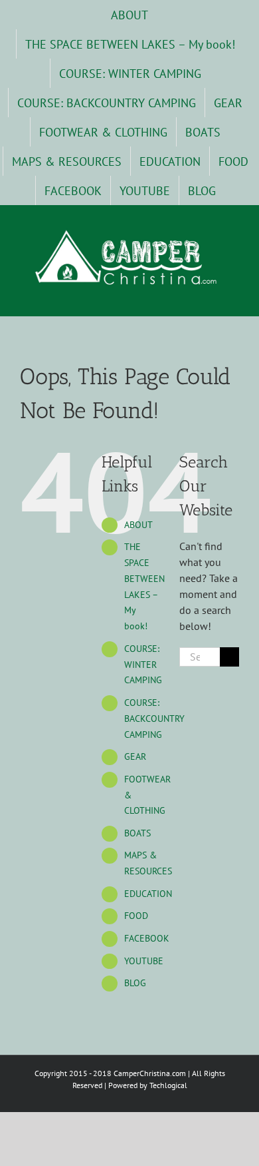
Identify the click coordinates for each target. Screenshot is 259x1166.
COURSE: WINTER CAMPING (143, 665)
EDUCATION (148, 894)
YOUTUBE (143, 961)
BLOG (135, 983)
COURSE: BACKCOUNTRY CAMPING (154, 718)
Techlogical (168, 1085)
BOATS (137, 833)
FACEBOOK (146, 938)
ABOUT (138, 525)
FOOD (136, 916)
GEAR (135, 756)
